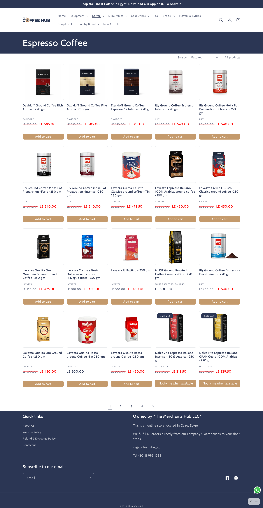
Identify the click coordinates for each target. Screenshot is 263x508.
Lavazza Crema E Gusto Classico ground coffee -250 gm (219, 191)
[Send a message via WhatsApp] (257, 490)
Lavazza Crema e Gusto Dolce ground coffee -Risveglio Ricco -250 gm (84, 274)
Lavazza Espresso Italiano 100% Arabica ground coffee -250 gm (175, 191)
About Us (29, 425)
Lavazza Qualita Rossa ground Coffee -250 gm (127, 354)
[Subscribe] (89, 478)
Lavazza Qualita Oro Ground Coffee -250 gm (42, 354)
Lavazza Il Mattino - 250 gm (130, 270)
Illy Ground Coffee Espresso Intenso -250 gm (174, 107)
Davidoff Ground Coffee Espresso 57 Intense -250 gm (131, 107)
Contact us (29, 445)
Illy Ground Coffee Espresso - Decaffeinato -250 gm (219, 272)
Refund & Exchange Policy (39, 438)
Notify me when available (176, 383)
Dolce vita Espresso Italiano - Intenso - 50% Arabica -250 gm (175, 356)
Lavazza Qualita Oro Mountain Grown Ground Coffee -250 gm (40, 274)
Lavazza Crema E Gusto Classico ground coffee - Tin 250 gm (130, 191)
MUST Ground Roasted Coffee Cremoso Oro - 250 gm (173, 274)
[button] (79, 16)
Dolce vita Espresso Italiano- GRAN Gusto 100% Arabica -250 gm (219, 356)
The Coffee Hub (135, 506)
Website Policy (32, 432)
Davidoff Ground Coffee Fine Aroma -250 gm (87, 107)
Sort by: (182, 57)
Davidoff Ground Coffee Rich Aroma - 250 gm (43, 107)
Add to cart (43, 136)
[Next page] (153, 406)
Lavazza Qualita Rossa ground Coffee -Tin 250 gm (86, 354)
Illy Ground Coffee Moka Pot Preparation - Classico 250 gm (219, 109)
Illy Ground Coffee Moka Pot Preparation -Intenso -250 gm (86, 191)
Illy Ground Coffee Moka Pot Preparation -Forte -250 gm (42, 190)
